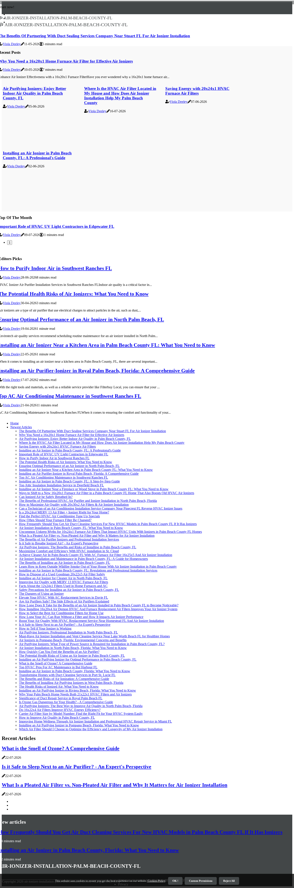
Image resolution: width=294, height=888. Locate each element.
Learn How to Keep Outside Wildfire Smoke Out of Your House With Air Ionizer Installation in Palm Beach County (98, 566)
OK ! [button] (175, 880)
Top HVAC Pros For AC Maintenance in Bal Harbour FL (58, 667)
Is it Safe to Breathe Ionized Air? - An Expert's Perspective (58, 543)
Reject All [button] (229, 880)
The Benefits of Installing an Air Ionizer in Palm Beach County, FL (64, 562)
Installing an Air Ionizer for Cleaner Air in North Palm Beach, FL (63, 578)
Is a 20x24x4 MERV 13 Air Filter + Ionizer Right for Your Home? (64, 512)
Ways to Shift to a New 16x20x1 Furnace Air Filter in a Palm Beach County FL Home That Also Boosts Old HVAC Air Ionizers (106, 493)
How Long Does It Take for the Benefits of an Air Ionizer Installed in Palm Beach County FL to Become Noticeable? (98, 605)
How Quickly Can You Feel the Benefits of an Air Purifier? (59, 652)
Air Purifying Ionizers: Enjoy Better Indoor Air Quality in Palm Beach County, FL (34, 93)
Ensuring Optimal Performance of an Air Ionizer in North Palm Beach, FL (69, 466)
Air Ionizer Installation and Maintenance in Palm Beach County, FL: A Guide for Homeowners (83, 559)
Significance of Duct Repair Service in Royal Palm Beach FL (60, 698)
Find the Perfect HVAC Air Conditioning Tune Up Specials (59, 516)
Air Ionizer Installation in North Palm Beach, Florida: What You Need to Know (73, 648)
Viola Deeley (12, 44)
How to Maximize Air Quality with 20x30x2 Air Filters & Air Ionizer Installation (74, 504)
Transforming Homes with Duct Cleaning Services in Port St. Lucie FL (67, 675)
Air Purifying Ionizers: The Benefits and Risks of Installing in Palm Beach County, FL (77, 547)
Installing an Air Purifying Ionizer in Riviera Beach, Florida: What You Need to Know (77, 690)
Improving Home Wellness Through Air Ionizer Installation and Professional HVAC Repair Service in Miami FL (95, 721)
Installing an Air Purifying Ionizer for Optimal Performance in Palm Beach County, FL (77, 659)
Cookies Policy (156, 880)
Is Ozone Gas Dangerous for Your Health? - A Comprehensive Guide (66, 702)
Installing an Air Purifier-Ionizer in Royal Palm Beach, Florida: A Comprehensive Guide (79, 473)
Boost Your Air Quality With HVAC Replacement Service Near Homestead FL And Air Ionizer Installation (91, 621)
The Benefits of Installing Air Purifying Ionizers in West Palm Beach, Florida (71, 682)
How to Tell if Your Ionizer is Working (45, 628)
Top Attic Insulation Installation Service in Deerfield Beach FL (61, 485)
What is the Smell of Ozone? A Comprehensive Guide (55, 663)
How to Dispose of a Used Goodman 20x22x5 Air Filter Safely (62, 574)
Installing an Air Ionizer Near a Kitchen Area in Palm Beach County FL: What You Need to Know (86, 470)
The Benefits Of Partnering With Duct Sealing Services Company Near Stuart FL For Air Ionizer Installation (92, 431)
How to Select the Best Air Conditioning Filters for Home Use (61, 613)
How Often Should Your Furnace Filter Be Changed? (55, 520)
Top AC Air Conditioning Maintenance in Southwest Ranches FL (63, 477)
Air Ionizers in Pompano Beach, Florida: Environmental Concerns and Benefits (73, 640)
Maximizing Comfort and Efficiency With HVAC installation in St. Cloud (69, 551)
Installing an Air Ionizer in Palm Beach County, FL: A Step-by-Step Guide (69, 481)
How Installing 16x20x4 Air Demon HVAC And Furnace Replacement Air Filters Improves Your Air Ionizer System (98, 609)
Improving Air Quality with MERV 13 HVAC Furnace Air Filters (63, 582)
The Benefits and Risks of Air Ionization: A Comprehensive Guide (64, 679)
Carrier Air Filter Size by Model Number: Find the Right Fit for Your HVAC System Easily (81, 713)
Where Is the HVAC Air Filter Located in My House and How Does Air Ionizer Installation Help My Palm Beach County (120, 95)
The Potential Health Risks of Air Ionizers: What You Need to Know (65, 462)
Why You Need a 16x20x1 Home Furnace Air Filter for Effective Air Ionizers (71, 435)
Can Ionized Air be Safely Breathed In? (46, 497)
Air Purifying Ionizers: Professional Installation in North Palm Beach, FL (68, 632)
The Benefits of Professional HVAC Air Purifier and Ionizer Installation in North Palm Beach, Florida (88, 501)
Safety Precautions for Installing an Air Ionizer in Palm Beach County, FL (69, 590)
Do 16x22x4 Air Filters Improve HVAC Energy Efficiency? (60, 710)
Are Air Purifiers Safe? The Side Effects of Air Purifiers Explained (64, 601)
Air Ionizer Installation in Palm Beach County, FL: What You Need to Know (71, 528)
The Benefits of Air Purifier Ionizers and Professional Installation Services (69, 539)
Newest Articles (21, 427)
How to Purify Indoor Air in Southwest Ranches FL (54, 458)
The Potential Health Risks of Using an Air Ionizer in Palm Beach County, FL (72, 655)
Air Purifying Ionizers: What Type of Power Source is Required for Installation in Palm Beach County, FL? (92, 644)
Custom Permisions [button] (200, 880)
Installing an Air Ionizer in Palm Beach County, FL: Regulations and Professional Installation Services (88, 570)
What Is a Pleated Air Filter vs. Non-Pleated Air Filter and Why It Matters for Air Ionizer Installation (87, 535)
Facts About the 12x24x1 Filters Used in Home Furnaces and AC (63, 586)
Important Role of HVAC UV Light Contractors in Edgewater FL (63, 454)
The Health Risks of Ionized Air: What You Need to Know (59, 686)
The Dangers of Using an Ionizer (41, 593)
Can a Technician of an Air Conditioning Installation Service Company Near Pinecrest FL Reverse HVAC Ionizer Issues (100, 508)
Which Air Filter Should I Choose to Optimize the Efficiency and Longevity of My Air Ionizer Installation (90, 729)
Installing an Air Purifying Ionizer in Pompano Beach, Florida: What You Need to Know (79, 725)
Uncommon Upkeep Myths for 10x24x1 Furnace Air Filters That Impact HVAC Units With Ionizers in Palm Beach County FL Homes (110, 531)
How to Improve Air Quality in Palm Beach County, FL (57, 717)
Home (14, 423)
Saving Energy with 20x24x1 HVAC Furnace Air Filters (197, 91)
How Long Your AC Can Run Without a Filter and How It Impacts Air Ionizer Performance (81, 617)
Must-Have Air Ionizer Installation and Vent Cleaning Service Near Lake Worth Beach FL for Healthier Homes (94, 636)
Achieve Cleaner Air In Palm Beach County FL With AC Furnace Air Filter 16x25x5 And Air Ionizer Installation (95, 555)
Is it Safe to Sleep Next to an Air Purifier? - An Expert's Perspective (64, 624)
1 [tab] (9, 242)
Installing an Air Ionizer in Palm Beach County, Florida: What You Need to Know (74, 671)
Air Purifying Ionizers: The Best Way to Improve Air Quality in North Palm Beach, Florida (80, 706)
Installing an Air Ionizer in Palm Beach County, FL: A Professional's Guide (37, 155)
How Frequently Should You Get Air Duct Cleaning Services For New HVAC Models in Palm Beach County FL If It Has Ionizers (108, 524)
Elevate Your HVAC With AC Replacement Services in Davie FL (63, 597)
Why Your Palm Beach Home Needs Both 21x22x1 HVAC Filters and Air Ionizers (75, 694)
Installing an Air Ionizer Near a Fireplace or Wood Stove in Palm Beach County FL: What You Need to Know (94, 489)
